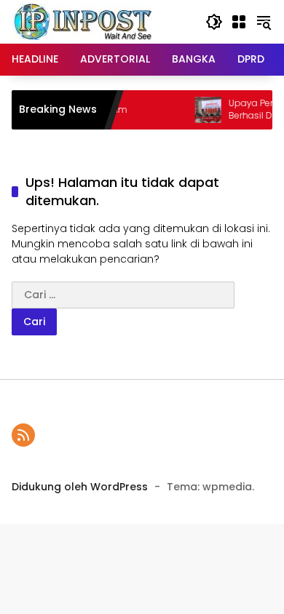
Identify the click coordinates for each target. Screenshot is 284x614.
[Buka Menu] (239, 22)
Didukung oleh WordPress (80, 486)
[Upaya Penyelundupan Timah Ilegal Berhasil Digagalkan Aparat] (204, 110)
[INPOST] (84, 21)
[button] (214, 22)
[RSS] (23, 435)
